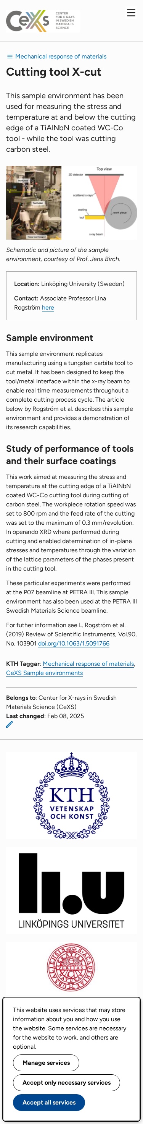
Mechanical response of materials (88, 663)
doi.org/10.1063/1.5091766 (73, 643)
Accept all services (49, 1102)
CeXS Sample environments (44, 672)
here (48, 307)
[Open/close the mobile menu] (131, 12)
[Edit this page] (9, 724)
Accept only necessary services (66, 1082)
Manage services (46, 1062)
